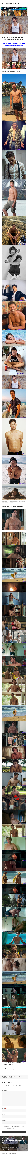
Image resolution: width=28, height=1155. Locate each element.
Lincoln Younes (5, 1077)
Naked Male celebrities (11, 3)
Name (4, 1108)
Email (4, 1114)
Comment (5, 1090)
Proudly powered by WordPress (9, 1153)
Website (4, 1120)
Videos (10, 1077)
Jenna (13, 1076)
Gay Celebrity (19, 1076)
